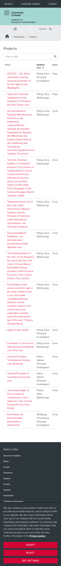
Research (8, 473)
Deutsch (9, 4)
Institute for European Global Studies (23, 21)
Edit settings (30, 560)
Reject (30, 552)
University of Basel (31, 4)
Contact (52, 4)
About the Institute (12, 455)
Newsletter (8, 495)
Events (6, 467)
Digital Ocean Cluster (18, 330)
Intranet (7, 490)
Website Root (7, 36)
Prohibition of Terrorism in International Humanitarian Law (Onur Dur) (20, 347)
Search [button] (42, 29)
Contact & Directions (13, 501)
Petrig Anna (19, 37)
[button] (15, 29)
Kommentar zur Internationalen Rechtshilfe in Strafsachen (15, 419)
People (6, 484)
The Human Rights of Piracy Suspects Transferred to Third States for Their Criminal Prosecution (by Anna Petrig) (19, 399)
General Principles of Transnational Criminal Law (18, 377)
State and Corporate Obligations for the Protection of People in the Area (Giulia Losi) (19, 99)
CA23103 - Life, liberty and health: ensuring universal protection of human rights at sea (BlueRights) (19, 80)
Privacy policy (37, 536)
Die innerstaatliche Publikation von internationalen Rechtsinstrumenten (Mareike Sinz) (17, 240)
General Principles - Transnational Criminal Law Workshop (18, 360)
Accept (30, 544)
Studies (6, 478)
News (6, 461)
